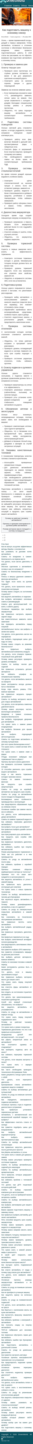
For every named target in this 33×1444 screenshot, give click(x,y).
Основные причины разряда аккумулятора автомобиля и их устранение (16, 1282)
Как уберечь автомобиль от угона (14, 1152)
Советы (16, 6)
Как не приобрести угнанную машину (15, 1292)
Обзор (24, 6)
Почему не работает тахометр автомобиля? (16, 519)
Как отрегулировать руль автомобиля (15, 834)
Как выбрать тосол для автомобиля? (15, 827)
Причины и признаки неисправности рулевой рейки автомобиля (16, 525)
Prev (3, 544)
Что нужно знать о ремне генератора (15, 1027)
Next (7, 544)
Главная (8, 6)
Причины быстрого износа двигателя (15, 762)
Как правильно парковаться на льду (15, 937)
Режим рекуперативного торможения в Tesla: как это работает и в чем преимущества (16, 854)
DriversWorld (23, 1434)
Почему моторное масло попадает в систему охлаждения (17, 530)
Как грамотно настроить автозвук (14, 1355)
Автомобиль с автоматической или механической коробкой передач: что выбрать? (16, 1117)
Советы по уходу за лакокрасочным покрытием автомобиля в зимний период (16, 912)
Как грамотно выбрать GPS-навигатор (16, 949)
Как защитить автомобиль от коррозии (16, 597)
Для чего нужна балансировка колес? (15, 744)
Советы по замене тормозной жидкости (16, 819)
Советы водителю (15, 37)
